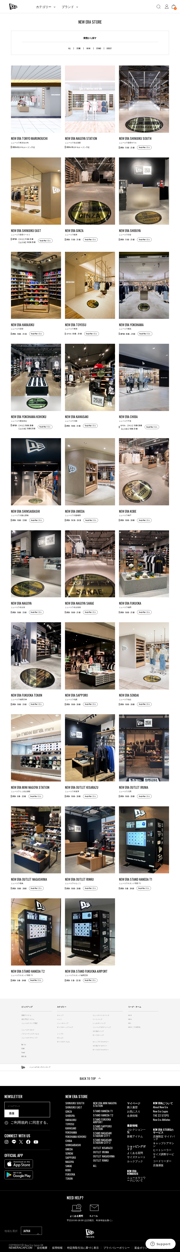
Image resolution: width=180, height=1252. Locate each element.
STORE (79, 48)
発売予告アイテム (28, 1019)
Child (23, 1048)
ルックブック (135, 1161)
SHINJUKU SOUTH (74, 1103)
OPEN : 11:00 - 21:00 (127, 147)
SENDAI (69, 1153)
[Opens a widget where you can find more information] (160, 1244)
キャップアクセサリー (101, 1042)
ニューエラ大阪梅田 (75, 512)
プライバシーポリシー (116, 1247)
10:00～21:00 (74, 333)
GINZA (68, 1111)
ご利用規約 (19, 1122)
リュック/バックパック (101, 1015)
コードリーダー (162, 1161)
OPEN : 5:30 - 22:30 (73, 980)
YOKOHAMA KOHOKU (75, 1136)
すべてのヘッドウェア (65, 1027)
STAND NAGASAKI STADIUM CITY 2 (102, 1141)
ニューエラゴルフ (28, 1030)
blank (96, 1110)
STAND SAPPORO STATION (102, 1127)
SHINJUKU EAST (73, 1107)
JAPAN (27, 1230)
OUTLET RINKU (101, 1160)
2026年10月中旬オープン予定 (78, 147)
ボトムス (60, 1038)
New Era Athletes (161, 1119)
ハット (59, 1019)
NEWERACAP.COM (20, 1247)
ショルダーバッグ (99, 1023)
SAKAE (68, 1166)
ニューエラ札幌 (76, 696)
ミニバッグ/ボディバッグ (102, 1027)
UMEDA (69, 1149)
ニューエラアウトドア (30, 1038)
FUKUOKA (70, 1174)
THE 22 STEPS (161, 1115)
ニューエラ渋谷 (130, 232)
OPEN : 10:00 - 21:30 (19, 334)
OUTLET (109, 48)
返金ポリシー (142, 1247)
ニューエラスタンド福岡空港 (86, 972)
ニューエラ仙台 (129, 696)
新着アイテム (26, 1015)
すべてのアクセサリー (101, 1050)
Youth (23, 1052)
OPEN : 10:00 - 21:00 (73, 425)
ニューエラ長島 (29, 880)
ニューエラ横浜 (131, 326)
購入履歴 (132, 1107)
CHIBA (68, 1141)
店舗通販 (158, 1165)
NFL (129, 1023)
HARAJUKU (70, 1120)
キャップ (60, 1015)
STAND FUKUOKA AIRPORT (102, 1120)
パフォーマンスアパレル (30, 1034)
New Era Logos (160, 1111)
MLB (130, 1015)
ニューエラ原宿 (22, 326)
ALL (69, 48)
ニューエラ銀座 (74, 232)
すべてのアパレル (63, 1042)
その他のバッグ (98, 1031)
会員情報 (132, 1115)
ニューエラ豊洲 (75, 326)
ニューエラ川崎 (76, 418)
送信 (11, 1113)
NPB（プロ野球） (134, 1027)
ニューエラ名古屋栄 (79, 604)
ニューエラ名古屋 (21, 604)
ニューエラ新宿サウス (135, 140)
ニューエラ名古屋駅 (81, 140)
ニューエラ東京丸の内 (29, 140)
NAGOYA (69, 1162)
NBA (130, 1019)
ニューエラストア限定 (30, 1023)
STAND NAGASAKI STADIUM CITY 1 (102, 1134)
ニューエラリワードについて (136, 1179)
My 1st (24, 1044)
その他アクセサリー (100, 1046)
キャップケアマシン (163, 1144)
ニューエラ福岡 (130, 604)
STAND (98, 48)
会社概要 (42, 1247)
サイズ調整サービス (163, 1155)
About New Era (160, 1107)
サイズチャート (136, 1157)
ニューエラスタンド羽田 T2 (28, 972)
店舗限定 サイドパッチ (164, 1137)
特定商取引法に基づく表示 (83, 1247)
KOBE (68, 1170)
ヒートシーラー (162, 1150)
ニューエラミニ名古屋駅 (30, 788)
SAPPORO (70, 1157)
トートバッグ (97, 1019)
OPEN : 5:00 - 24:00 (127, 888)
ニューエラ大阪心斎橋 (25, 512)
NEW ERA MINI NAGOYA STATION (105, 1104)
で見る (144, 147)
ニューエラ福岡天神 (26, 696)
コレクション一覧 (136, 1130)
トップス (60, 1034)
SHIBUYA (70, 1115)
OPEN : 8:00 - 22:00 (19, 796)
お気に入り (133, 1111)
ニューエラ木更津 (81, 788)
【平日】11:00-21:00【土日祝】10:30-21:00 (23, 240)
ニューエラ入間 (133, 788)
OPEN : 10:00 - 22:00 (19, 520)
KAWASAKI (70, 1128)
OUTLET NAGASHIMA (104, 1156)
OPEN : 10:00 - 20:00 (127, 520)
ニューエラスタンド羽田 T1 (135, 880)
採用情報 (57, 1247)
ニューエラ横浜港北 (28, 418)
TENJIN (69, 1178)
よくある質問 (135, 1153)
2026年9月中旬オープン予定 (23, 147)
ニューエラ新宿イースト (26, 232)
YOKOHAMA (71, 1132)
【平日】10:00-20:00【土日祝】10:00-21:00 (23, 427)
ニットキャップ (62, 1023)
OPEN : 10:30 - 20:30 (73, 520)
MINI (88, 48)
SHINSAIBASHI (73, 1145)
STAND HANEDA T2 (103, 1115)
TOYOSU (69, 1124)
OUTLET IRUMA (101, 1152)
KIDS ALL (24, 1056)
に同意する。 (30, 1122)
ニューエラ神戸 (127, 512)
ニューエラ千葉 (128, 418)
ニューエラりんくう (79, 880)
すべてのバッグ (98, 1035)
